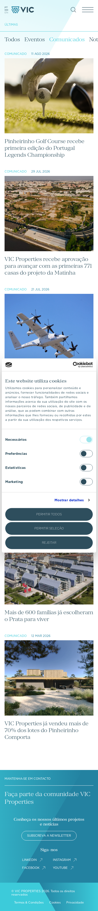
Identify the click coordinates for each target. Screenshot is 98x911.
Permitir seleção (49, 528)
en (6, 12)
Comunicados (67, 39)
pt (6, 7)
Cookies (55, 902)
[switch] (86, 453)
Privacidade (75, 902)
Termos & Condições (29, 902)
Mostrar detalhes (69, 500)
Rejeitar (49, 542)
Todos (12, 39)
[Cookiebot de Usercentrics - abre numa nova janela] (73, 365)
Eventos (34, 39)
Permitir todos (49, 514)
